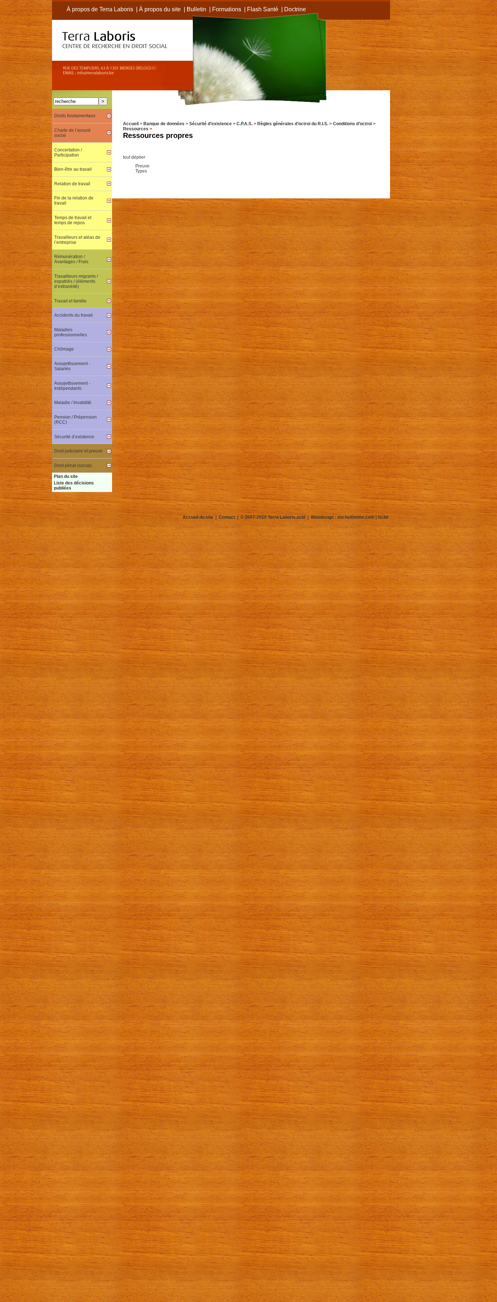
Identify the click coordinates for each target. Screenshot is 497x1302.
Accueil (131, 123)
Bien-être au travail (73, 169)
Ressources (135, 128)
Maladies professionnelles (70, 332)
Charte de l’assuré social (72, 133)
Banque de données (163, 123)
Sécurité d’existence (210, 123)
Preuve (142, 166)
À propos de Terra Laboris (100, 9)
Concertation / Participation (68, 152)
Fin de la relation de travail (74, 200)
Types (141, 171)
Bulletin (196, 9)
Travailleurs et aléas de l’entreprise (77, 240)
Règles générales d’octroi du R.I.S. (292, 123)
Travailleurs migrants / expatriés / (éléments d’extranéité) (76, 281)
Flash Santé (262, 9)
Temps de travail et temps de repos (72, 220)
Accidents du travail (73, 315)
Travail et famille (70, 301)
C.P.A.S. (244, 123)
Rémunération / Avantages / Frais (71, 259)
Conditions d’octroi (352, 123)
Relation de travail (72, 183)
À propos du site (160, 9)
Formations (226, 9)
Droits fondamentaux (74, 115)
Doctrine (295, 9)
